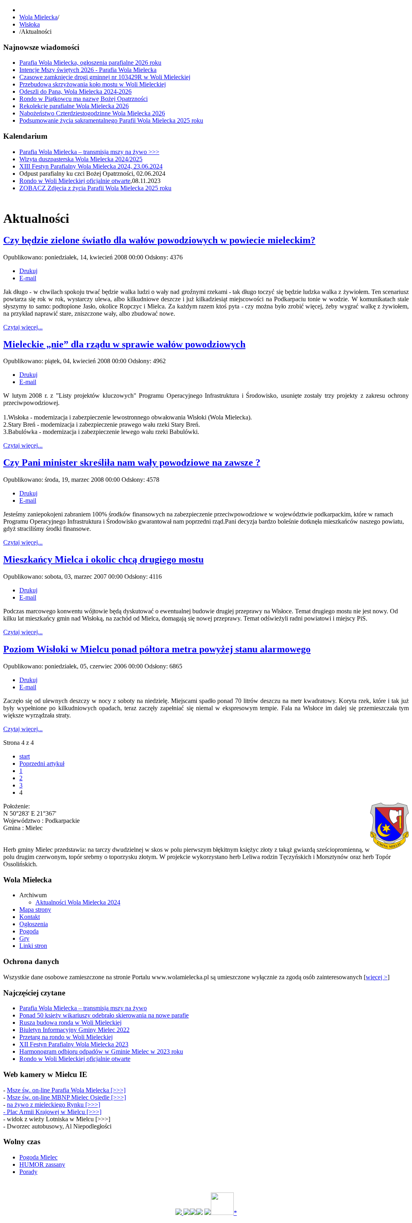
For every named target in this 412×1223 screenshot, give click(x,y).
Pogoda (29, 931)
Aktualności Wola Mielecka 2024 (77, 902)
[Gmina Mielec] (179, 1212)
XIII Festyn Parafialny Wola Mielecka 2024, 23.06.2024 (91, 166)
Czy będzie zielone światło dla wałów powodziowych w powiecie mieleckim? (159, 240)
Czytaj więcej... (23, 327)
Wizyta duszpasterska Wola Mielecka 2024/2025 (80, 159)
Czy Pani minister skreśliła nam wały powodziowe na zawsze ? (131, 462)
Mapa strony (35, 909)
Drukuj (28, 270)
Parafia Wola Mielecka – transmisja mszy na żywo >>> (89, 151)
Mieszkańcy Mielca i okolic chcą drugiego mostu (103, 559)
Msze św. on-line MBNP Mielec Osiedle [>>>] (66, 1097)
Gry (24, 938)
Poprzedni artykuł (41, 763)
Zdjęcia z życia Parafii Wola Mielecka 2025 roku (95, 188)
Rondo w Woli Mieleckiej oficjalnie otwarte (74, 180)
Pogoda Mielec (38, 1157)
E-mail (27, 278)
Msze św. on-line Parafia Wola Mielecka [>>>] (66, 1090)
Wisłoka (29, 24)
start (24, 756)
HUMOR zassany (42, 1164)
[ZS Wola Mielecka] (186, 1212)
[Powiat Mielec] (207, 1212)
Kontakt (29, 916)
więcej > (376, 977)
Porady (28, 1171)
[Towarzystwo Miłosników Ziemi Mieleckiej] (199, 1212)
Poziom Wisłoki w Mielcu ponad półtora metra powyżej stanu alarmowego (157, 649)
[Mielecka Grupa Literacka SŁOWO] (193, 1212)
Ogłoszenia (33, 924)
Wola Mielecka (38, 17)
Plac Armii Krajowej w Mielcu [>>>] (54, 1111)
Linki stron (33, 945)
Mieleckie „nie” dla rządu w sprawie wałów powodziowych (124, 344)
